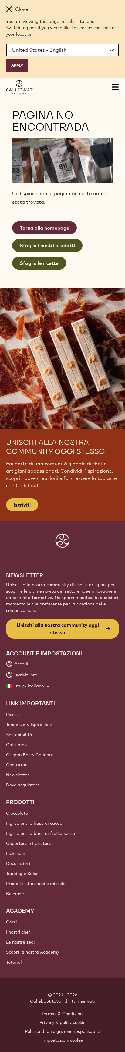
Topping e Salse (22, 873)
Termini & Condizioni (63, 1013)
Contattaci (17, 765)
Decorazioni (18, 863)
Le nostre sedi (20, 942)
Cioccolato (17, 813)
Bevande (15, 893)
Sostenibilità (19, 734)
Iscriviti (22, 505)
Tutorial (14, 962)
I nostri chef (18, 932)
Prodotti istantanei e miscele (36, 883)
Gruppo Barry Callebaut (31, 754)
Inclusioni (15, 853)
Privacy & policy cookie (62, 1022)
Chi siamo (16, 744)
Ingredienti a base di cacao (34, 823)
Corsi (11, 922)
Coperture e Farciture (28, 843)
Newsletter (17, 775)
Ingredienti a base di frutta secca (40, 833)
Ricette (13, 714)
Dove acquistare (23, 785)
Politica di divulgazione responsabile (62, 1031)
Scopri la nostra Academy (32, 952)
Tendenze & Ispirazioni (29, 724)
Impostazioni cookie (62, 1040)
